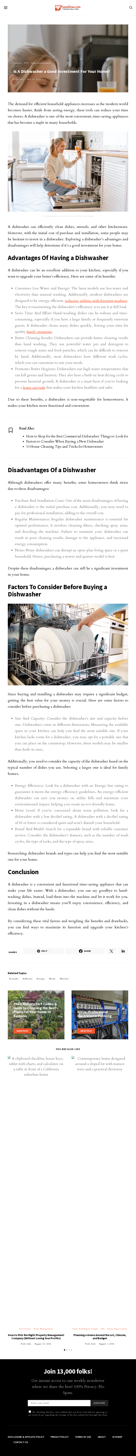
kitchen (65, 978)
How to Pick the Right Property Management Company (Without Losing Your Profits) (36, 1336)
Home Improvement (41, 63)
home (52, 978)
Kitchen (17, 63)
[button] (64, 1350)
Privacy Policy (59, 1436)
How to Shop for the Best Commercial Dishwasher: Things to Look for (77, 436)
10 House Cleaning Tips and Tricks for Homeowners (64, 446)
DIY (26, 63)
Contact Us (20, 1442)
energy (41, 978)
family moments (39, 331)
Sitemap (117, 1436)
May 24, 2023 (34, 79)
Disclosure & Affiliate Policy (26, 1436)
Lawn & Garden (21, 997)
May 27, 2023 (98, 1022)
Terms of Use (83, 1436)
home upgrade (34, 387)
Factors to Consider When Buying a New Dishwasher (65, 441)
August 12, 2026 (43, 1344)
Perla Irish (18, 79)
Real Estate (25, 1329)
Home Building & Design (85, 1329)
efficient (28, 978)
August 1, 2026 (107, 1344)
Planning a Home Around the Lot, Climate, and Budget (99, 1336)
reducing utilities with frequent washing (96, 300)
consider (14, 978)
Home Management (43, 1329)
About (102, 1436)
